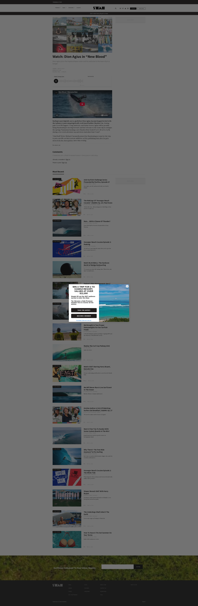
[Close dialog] (127, 286)
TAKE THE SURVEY (83, 310)
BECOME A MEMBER (84, 316)
